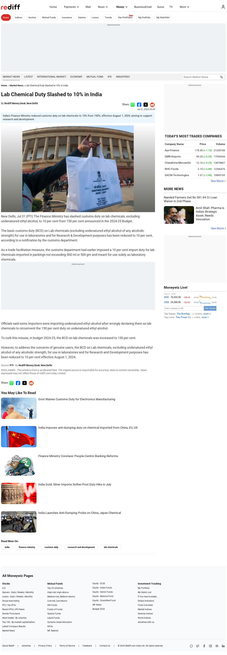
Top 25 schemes (55, 588)
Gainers (82, 17)
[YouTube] (216, 646)
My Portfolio (144, 17)
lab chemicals (111, 547)
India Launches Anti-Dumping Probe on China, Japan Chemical (79, 513)
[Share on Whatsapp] (132, 104)
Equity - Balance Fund (103, 596)
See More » (218, 228)
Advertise (26, 646)
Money (120, 7)
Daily (13, 592)
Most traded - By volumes (14, 618)
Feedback (87, 646)
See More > (218, 181)
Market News (11, 76)
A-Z (3, 588)
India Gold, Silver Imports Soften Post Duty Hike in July (74, 484)
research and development (81, 547)
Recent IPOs (8, 609)
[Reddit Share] (151, 104)
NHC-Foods (172, 169)
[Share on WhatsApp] (191, 646)
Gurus (160, 7)
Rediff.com (130, 646)
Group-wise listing (10, 601)
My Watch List (144, 592)
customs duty (51, 547)
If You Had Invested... (148, 596)
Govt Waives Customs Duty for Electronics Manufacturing (76, 399)
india (7, 547)
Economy (76, 76)
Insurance (67, 17)
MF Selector (53, 630)
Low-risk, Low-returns (57, 601)
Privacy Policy (45, 646)
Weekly (21, 592)
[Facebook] (204, 646)
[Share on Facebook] (139, 104)
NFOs (50, 626)
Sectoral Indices (145, 613)
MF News (97, 605)
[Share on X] (197, 646)
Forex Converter (145, 605)
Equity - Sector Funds (103, 592)
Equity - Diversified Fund (104, 600)
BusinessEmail (143, 7)
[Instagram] (210, 646)
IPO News (19, 609)
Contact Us (104, 646)
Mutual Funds (49, 17)
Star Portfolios (125, 17)
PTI (12, 365)
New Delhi (32, 103)
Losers (95, 17)
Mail (88, 7)
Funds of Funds (54, 609)
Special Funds (54, 613)
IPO (110, 76)
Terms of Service (67, 646)
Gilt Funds (52, 605)
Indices (18, 17)
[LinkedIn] (223, 646)
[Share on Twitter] (145, 104)
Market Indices (145, 609)
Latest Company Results (14, 626)
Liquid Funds (53, 618)
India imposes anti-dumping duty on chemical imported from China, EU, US (88, 427)
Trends (108, 17)
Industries (123, 76)
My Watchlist (163, 17)
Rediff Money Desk (15, 103)
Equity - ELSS (99, 583)
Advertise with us (146, 622)
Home (53, 7)
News (101, 7)
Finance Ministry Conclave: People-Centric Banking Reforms (78, 456)
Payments (70, 7)
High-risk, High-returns (58, 592)
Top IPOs (11, 605)
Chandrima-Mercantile (178, 162)
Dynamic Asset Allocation (59, 622)
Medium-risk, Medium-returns (61, 596)
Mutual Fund (95, 76)
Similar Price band (11, 613)
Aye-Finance (172, 150)
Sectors (32, 17)
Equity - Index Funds (102, 587)
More (183, 7)
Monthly (30, 592)
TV (171, 7)
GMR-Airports (173, 156)
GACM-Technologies (177, 175)
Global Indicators (146, 601)
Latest (28, 76)
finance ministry (27, 547)
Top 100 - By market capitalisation (18, 622)
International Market (51, 76)
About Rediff (8, 646)
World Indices (144, 618)
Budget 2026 (99, 609)
